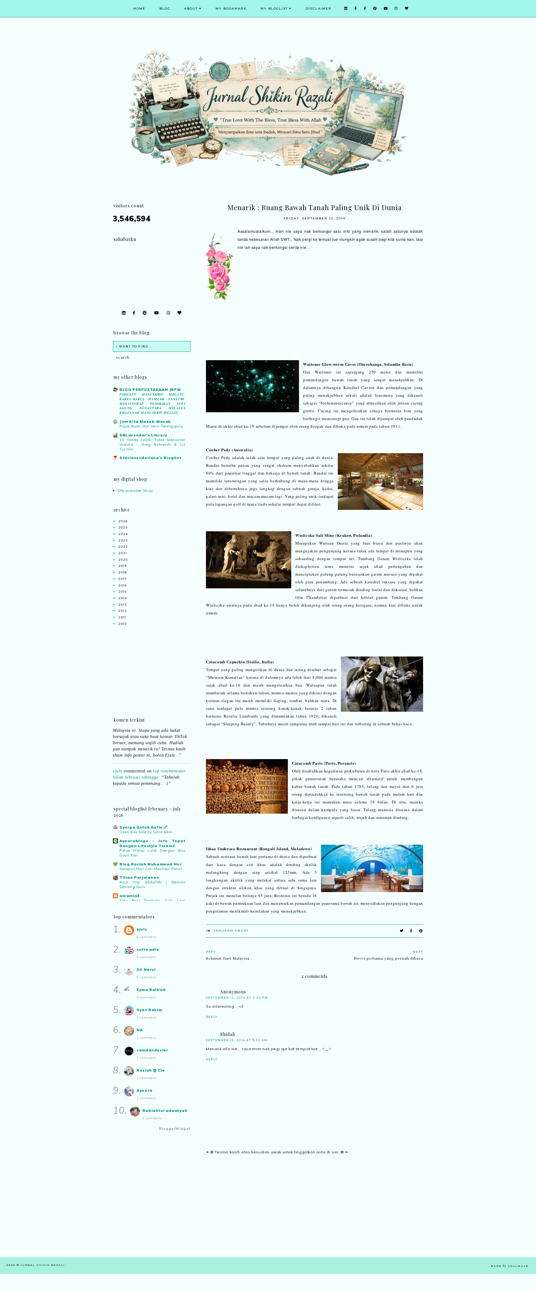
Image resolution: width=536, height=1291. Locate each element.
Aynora (144, 1090)
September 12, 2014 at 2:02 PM (237, 997)
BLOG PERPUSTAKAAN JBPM (150, 389)
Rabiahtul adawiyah (165, 1110)
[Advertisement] (314, 1213)
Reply (211, 1017)
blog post (162, 787)
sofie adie (147, 949)
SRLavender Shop (135, 490)
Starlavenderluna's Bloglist (150, 457)
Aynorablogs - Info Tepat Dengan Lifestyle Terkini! (152, 843)
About (191, 9)
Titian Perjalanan (139, 877)
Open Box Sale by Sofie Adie (145, 832)
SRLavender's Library (143, 435)
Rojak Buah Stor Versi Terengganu (151, 426)
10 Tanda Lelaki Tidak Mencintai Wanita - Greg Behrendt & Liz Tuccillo (152, 444)
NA (139, 1030)
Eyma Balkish (151, 989)
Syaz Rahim (149, 1009)
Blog (164, 9)
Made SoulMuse (510, 1265)
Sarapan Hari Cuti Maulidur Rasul (150, 869)
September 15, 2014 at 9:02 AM (237, 1040)
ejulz (117, 759)
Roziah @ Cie (150, 1070)
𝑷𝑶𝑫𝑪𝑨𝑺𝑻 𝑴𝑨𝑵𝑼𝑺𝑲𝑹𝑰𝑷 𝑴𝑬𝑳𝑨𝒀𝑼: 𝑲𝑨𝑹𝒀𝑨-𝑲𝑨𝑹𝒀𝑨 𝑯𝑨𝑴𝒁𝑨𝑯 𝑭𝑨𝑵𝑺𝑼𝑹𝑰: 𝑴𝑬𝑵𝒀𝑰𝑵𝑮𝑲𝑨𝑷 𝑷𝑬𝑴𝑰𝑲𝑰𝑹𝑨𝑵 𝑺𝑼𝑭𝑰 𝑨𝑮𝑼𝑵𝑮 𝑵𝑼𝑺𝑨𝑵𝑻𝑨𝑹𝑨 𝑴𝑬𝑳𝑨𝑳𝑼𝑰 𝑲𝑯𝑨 (152, 403)
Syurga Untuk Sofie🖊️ (143, 827)
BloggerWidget (174, 1128)
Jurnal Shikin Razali (42, 1265)
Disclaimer (319, 9)
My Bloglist (274, 9)
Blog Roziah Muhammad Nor (150, 864)
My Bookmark (231, 9)
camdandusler (152, 1050)
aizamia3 (129, 895)
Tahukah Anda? (231, 931)
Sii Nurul (145, 969)
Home (139, 9)
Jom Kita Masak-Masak (145, 421)
